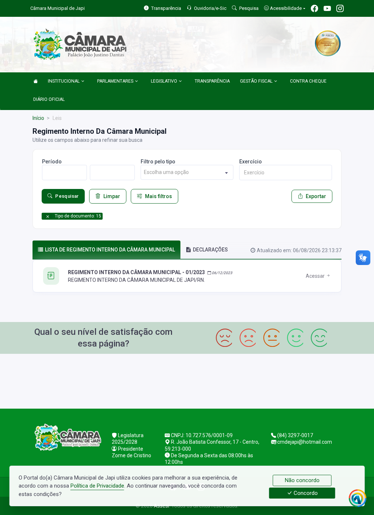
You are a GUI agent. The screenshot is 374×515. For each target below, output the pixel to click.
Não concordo (302, 480)
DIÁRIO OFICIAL (49, 99)
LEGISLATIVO (164, 81)
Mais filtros (158, 196)
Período (52, 161)
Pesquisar (67, 196)
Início (38, 118)
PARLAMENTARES (115, 81)
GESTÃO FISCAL (256, 81)
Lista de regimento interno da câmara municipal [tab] (110, 250)
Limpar (111, 196)
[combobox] (187, 172)
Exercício (250, 161)
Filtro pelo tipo (158, 161)
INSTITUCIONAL (64, 81)
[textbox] (187, 172)
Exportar (316, 196)
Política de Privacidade (97, 485)
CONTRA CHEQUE (308, 81)
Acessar (316, 276)
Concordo (305, 493)
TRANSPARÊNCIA (212, 81)
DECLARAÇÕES (210, 250)
